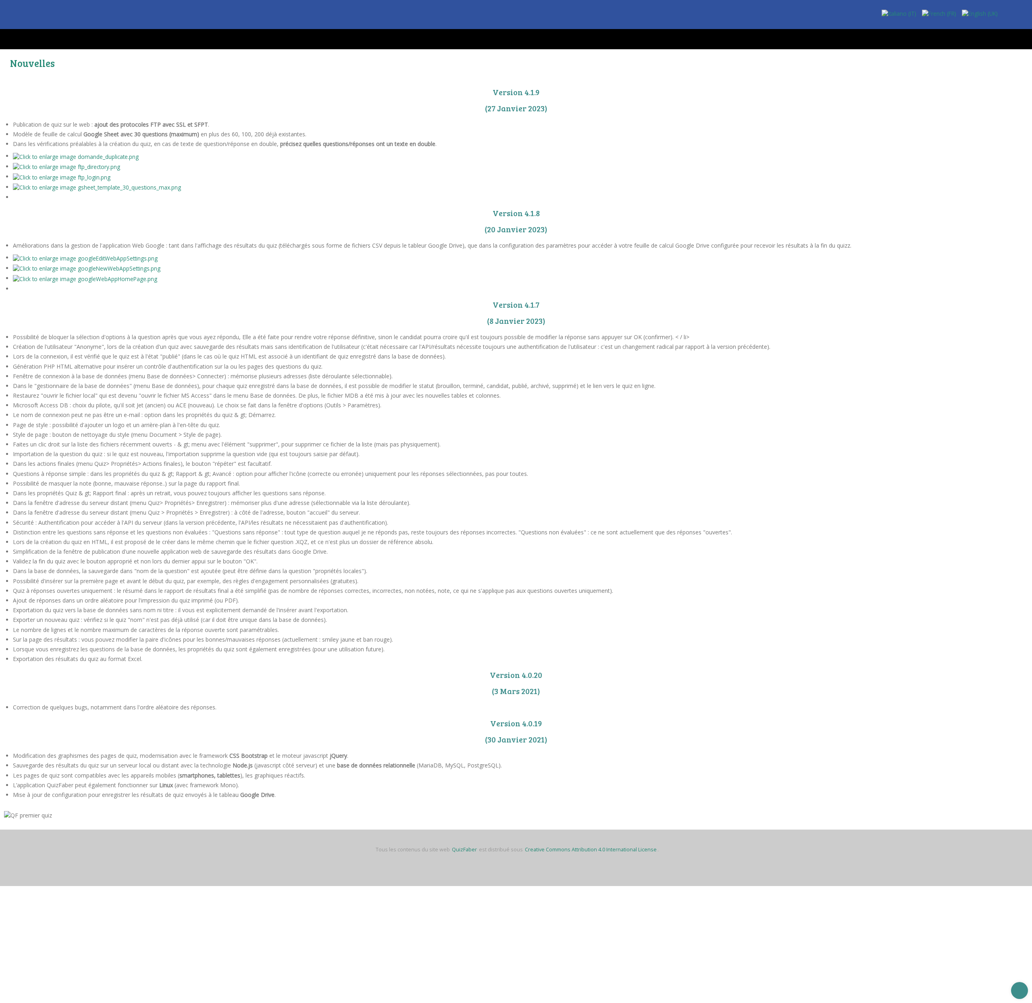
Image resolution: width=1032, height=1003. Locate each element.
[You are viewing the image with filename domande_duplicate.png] (76, 156)
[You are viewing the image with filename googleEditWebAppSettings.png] (86, 257)
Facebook (1008, 16)
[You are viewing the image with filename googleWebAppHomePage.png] (86, 278)
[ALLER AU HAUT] (1019, 990)
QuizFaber (464, 849)
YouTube (1022, 16)
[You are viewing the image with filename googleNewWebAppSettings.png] (87, 267)
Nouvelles (32, 63)
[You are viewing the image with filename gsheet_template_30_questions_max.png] (98, 186)
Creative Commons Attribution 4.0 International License (591, 849)
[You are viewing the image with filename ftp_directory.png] (67, 166)
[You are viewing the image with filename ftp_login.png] (62, 176)
